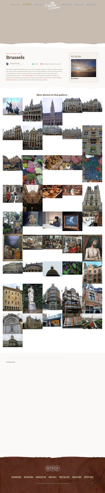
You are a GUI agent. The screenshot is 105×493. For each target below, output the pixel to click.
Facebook (47, 468)
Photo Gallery (13, 53)
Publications (78, 4)
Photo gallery (66, 4)
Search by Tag (41, 477)
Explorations (14, 4)
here (45, 80)
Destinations (26, 4)
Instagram (57, 468)
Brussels (19, 53)
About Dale (38, 4)
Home (7, 53)
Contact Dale (90, 4)
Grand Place (29, 75)
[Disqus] (35, 387)
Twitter (52, 468)
